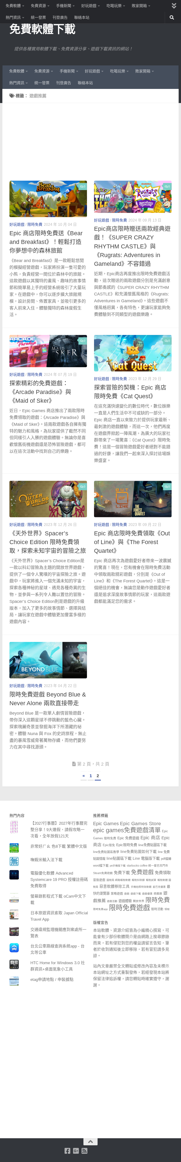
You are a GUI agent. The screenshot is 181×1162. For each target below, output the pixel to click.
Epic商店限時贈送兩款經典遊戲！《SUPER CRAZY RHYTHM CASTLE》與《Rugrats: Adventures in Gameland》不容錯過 (132, 246)
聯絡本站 (81, 18)
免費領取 (163, 872)
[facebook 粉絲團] (67, 1151)
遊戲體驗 (125, 901)
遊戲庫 (158, 893)
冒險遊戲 (99, 880)
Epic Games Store (140, 823)
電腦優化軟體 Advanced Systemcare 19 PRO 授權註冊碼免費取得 (59, 879)
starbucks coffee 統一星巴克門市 (147, 865)
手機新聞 (63, 6)
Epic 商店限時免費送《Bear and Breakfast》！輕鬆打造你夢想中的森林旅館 (45, 242)
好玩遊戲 (88, 6)
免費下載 (122, 872)
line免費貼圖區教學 (106, 852)
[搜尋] (172, 18)
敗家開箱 (139, 6)
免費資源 (38, 6)
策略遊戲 (117, 893)
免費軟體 (13, 6)
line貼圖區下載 (119, 858)
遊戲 (126, 893)
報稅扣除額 (138, 880)
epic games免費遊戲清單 (127, 830)
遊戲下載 (136, 893)
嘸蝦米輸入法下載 (46, 860)
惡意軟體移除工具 (114, 886)
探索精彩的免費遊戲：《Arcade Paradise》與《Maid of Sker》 (40, 392)
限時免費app (100, 909)
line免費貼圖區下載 (152, 845)
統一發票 (38, 18)
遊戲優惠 (147, 893)
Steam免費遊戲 (103, 873)
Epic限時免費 (126, 845)
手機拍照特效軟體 (141, 886)
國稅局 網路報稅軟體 (119, 880)
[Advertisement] (94, 145)
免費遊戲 (142, 872)
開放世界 (138, 901)
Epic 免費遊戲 (128, 838)
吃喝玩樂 (114, 6)
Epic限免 (109, 845)
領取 (167, 909)
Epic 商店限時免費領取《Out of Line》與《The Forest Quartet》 (132, 542)
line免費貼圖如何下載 (138, 852)
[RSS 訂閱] (84, 1151)
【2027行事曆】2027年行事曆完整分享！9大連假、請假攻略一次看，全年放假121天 (58, 829)
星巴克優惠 (159, 886)
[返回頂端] (90, 1141)
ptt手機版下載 (118, 865)
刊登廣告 (60, 18)
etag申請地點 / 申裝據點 (52, 979)
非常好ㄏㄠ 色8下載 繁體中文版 (58, 846)
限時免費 (34, 225)
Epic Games (106, 823)
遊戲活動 (112, 901)
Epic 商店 (150, 837)
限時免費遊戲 (129, 907)
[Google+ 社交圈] (76, 1151)
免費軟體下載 (42, 29)
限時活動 (157, 909)
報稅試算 (151, 880)
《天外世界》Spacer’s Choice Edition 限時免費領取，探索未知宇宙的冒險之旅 (47, 542)
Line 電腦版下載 (146, 858)
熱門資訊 (13, 18)
